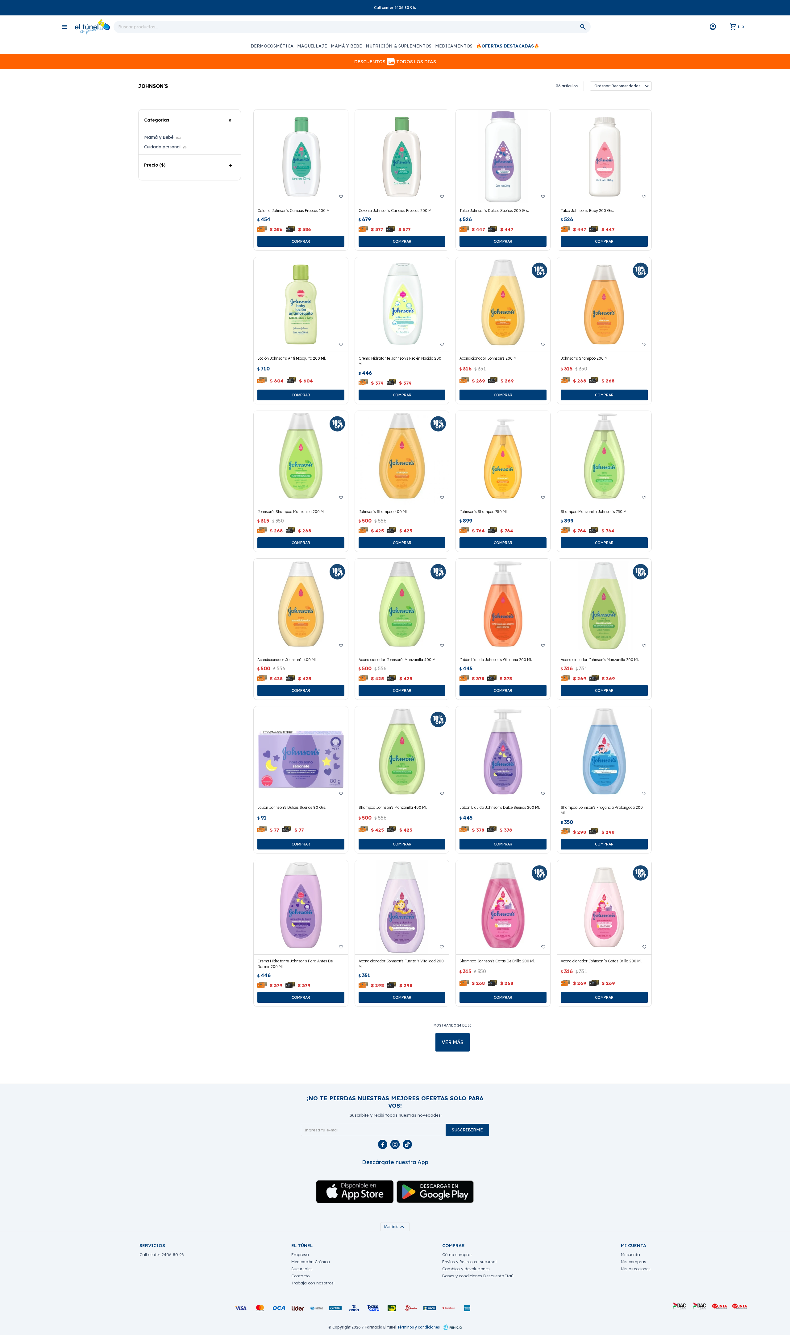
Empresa (300, 1254)
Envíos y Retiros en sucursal (469, 1261)
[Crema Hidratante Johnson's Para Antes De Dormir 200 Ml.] (301, 907)
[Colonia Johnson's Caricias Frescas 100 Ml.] (301, 157)
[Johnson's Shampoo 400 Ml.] (402, 458)
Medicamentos (453, 46)
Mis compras (633, 1261)
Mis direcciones (636, 1268)
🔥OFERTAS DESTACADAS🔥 (507, 46)
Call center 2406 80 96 (161, 1254)
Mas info (395, 1226)
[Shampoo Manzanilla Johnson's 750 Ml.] (604, 458)
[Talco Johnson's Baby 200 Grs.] (604, 157)
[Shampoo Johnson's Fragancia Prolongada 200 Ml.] (604, 753)
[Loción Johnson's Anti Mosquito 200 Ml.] (301, 304)
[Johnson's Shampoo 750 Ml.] (503, 458)
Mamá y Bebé (346, 46)
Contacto (300, 1275)
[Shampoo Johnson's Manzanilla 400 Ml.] (402, 753)
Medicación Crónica (310, 1261)
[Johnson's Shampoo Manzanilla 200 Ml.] (301, 458)
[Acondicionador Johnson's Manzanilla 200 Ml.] (604, 606)
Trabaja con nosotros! (313, 1282)
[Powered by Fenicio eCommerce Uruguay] (452, 1327)
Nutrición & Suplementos (398, 46)
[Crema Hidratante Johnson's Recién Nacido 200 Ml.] (402, 304)
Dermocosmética (272, 46)
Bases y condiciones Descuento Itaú (478, 1275)
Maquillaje (312, 46)
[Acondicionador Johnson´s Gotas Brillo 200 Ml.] (604, 907)
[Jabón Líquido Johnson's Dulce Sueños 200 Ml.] (503, 753)
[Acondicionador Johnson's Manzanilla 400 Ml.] (402, 606)
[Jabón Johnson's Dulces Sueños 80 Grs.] (301, 753)
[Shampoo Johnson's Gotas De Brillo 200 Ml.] (503, 907)
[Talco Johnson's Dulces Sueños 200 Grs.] (503, 157)
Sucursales (302, 1268)
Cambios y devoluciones (466, 1268)
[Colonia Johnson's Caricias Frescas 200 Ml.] (402, 157)
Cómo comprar (457, 1254)
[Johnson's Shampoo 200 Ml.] (604, 304)
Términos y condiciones (418, 1327)
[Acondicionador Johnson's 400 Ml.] (301, 606)
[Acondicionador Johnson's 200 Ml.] (503, 304)
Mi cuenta (630, 1254)
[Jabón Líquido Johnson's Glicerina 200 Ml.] (503, 606)
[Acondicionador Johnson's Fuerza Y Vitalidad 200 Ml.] (402, 907)
